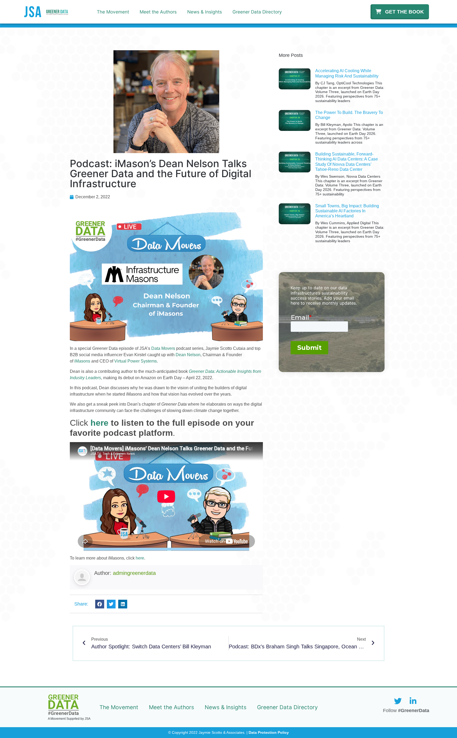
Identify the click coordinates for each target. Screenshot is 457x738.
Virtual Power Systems (135, 361)
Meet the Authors (158, 12)
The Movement (113, 12)
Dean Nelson (188, 354)
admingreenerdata (134, 573)
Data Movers (163, 348)
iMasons (82, 361)
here (140, 558)
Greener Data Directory (257, 12)
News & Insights (204, 12)
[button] (99, 604)
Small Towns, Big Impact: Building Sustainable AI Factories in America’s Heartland (347, 211)
